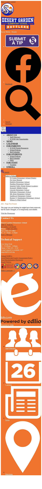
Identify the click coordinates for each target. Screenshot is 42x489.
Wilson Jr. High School (18, 200)
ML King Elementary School (20, 194)
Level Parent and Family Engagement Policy (16, 258)
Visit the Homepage (8, 213)
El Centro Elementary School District (23, 178)
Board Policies (6, 262)
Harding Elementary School (20, 184)
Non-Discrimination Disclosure (12, 260)
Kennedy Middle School (18, 188)
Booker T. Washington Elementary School (25, 198)
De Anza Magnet (16, 180)
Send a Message (6, 235)
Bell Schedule (15, 152)
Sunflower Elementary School (20, 196)
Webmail (8, 124)
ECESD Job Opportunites (19, 139)
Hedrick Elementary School (19, 182)
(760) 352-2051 (11, 229)
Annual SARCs (6, 256)
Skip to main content (8, 2)
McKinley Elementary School (20, 192)
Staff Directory (15, 137)
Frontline (13, 165)
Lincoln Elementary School (19, 190)
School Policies (15, 150)
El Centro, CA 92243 (8, 226)
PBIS (12, 160)
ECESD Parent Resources (19, 148)
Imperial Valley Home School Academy (24, 186)
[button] (11, 135)
